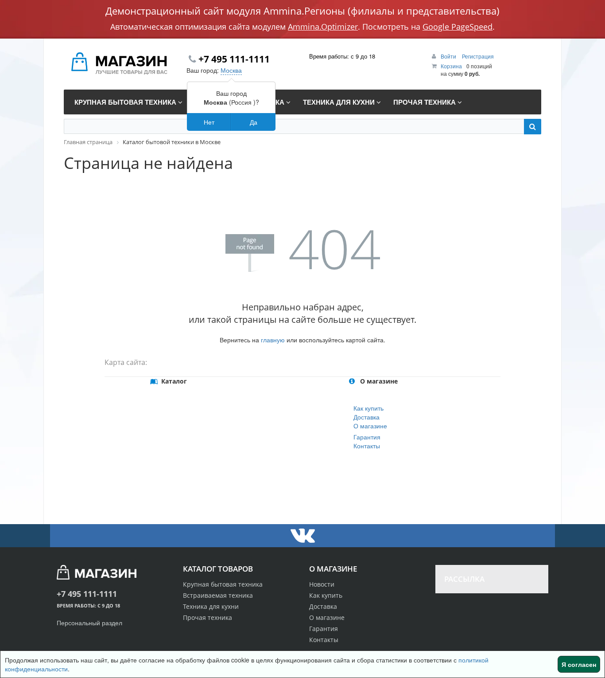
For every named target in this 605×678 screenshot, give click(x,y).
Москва (231, 70)
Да (253, 122)
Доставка (366, 416)
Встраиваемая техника (218, 595)
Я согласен (579, 664)
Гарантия (366, 436)
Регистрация (478, 56)
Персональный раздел (89, 622)
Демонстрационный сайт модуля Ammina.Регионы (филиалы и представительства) (302, 10)
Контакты (366, 445)
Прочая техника (207, 617)
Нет (209, 122)
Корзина (451, 66)
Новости (321, 584)
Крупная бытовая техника (223, 584)
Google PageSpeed (458, 26)
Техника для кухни (211, 606)
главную (273, 339)
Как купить (368, 408)
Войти (449, 56)
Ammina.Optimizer (323, 26)
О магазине (370, 425)
